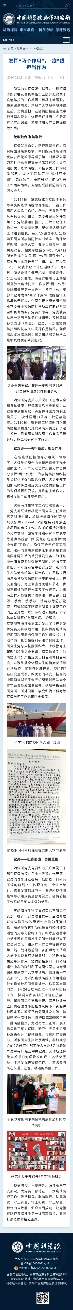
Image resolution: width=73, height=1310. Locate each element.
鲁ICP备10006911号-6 (35, 1263)
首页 (11, 48)
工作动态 (37, 48)
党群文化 (22, 48)
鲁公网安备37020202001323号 (38, 1267)
